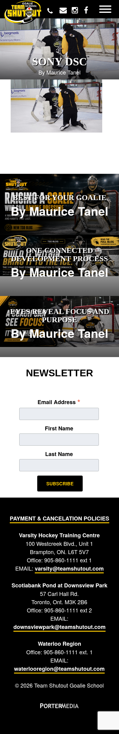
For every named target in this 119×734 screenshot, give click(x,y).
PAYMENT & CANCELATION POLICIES (59, 518)
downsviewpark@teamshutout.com (59, 627)
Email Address (59, 401)
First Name (59, 428)
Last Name (59, 454)
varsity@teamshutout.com (69, 568)
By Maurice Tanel (59, 206)
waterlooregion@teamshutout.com (59, 669)
